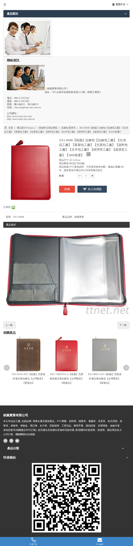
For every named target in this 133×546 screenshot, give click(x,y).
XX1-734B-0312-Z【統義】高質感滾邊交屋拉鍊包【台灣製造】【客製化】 (66, 378)
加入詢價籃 (95, 189)
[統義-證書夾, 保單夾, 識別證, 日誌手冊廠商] (66, 497)
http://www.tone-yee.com (19, 116)
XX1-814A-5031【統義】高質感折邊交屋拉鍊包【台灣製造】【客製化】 (28, 378)
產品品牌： (68, 217)
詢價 (67, 189)
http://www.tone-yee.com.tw (21, 119)
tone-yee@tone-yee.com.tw (27, 107)
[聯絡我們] (27, 37)
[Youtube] (17, 440)
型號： (9, 217)
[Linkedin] (11, 440)
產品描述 (11, 224)
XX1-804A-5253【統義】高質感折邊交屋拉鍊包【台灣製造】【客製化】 (104, 378)
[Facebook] (5, 440)
